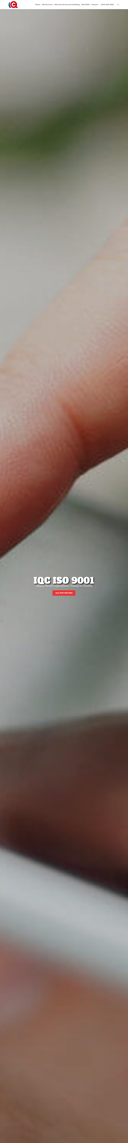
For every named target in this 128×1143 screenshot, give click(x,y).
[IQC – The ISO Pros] (13, 4)
